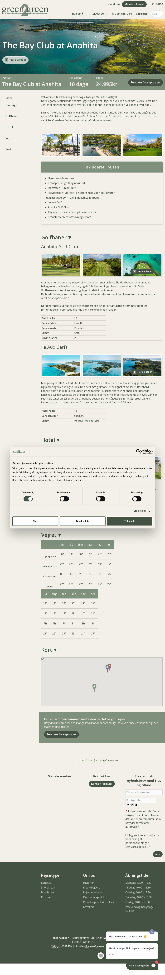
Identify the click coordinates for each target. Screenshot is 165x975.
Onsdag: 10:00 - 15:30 (138, 892)
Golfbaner (12, 116)
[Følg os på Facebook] (56, 785)
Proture (46, 897)
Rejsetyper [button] (98, 13)
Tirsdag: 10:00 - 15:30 (138, 887)
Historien (88, 882)
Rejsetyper (51, 875)
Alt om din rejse (122, 13)
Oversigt (11, 105)
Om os (89, 875)
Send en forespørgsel (145, 82)
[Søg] (160, 14)
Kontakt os (113, 4)
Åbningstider (137, 875)
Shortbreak (48, 887)
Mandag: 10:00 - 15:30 (138, 882)
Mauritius (7, 77)
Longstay (46, 882)
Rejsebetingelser (93, 892)
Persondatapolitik (94, 897)
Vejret (9, 138)
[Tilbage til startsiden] (25, 9)
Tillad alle (129, 521)
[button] (15, 59)
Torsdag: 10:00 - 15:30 (138, 897)
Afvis (35, 521)
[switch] (64, 498)
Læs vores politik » (136, 847)
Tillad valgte (82, 521)
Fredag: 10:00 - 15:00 (137, 902)
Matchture (47, 892)
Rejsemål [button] (77, 13)
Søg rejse (142, 14)
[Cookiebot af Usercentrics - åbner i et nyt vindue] (138, 451)
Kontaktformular (101, 783)
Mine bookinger (134, 4)
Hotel (9, 127)
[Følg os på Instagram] (63, 785)
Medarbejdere (91, 887)
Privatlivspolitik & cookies (98, 902)
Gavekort (88, 907)
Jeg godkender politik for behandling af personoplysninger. (142, 841)
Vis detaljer (140, 510)
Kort (8, 149)
